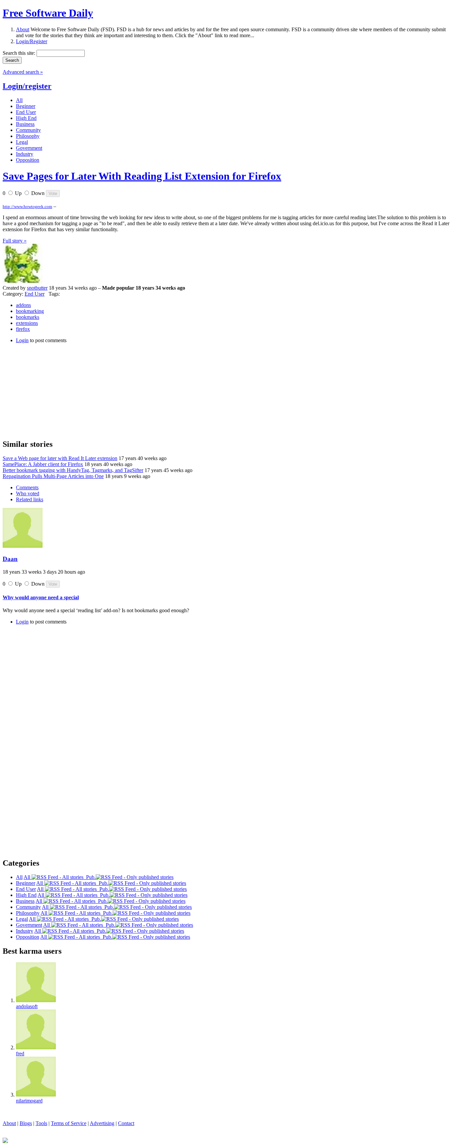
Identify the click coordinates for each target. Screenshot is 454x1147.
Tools (41, 1123)
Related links (29, 499)
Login (22, 340)
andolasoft (27, 1006)
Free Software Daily (48, 13)
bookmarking (30, 311)
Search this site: (20, 53)
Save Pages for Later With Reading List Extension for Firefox (142, 176)
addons (23, 305)
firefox (23, 329)
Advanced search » (23, 72)
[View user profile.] (23, 282)
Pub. (89, 877)
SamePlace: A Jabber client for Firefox (43, 464)
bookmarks (27, 317)
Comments (27, 487)
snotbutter (37, 288)
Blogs (26, 1123)
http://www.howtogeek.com (27, 206)
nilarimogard (29, 1100)
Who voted (27, 493)
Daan (10, 558)
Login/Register (31, 41)
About (22, 29)
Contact (126, 1123)
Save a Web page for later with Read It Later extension (60, 458)
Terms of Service (68, 1123)
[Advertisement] (52, 390)
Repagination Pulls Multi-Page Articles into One (53, 476)
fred (20, 1053)
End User (35, 294)
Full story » (15, 240)
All (28, 877)
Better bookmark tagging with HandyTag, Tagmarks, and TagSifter (73, 470)
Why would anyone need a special (41, 597)
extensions (27, 323)
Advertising (102, 1123)
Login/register (27, 86)
